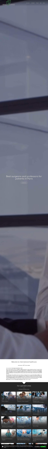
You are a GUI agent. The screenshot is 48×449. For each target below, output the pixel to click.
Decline (38, 446)
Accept (43, 446)
